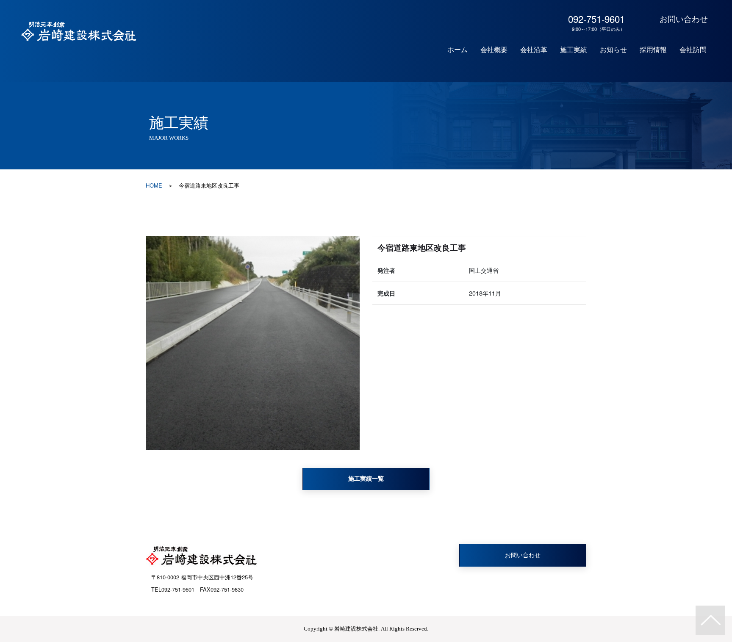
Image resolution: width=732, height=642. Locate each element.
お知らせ (613, 49)
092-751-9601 (596, 22)
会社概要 (493, 49)
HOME (154, 185)
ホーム (457, 49)
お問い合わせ (684, 18)
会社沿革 (533, 49)
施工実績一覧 (366, 478)
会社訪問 (693, 49)
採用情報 (653, 49)
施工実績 (573, 49)
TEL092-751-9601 (172, 589)
